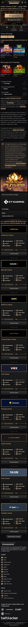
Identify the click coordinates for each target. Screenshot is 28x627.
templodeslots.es (8, 623)
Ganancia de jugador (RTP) (7, 87)
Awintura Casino (7, 235)
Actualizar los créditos (14, 29)
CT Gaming (10, 103)
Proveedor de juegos (6, 81)
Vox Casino (5, 374)
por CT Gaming (21, 8)
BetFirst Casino (6, 305)
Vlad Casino (5, 478)
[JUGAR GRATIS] (6, 48)
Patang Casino (6, 409)
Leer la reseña (21, 29)
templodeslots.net (14, 625)
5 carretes (4, 37)
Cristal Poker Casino (8, 339)
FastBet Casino (6, 513)
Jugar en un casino (18, 130)
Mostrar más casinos (14, 536)
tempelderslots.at (10, 622)
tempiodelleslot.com (18, 623)
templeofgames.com (21, 622)
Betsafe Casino (6, 270)
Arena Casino (6, 444)
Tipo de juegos (5, 92)
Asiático (11, 37)
